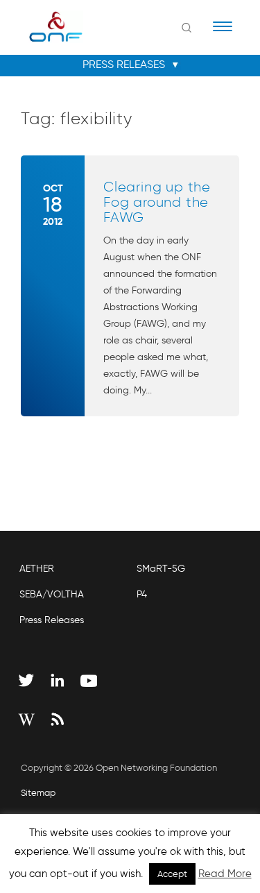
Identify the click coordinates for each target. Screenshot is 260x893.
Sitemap (38, 793)
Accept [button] (172, 874)
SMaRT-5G (161, 569)
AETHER (36, 569)
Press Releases (51, 620)
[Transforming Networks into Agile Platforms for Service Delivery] (47, 26)
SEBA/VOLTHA (51, 594)
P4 (142, 594)
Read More (225, 873)
